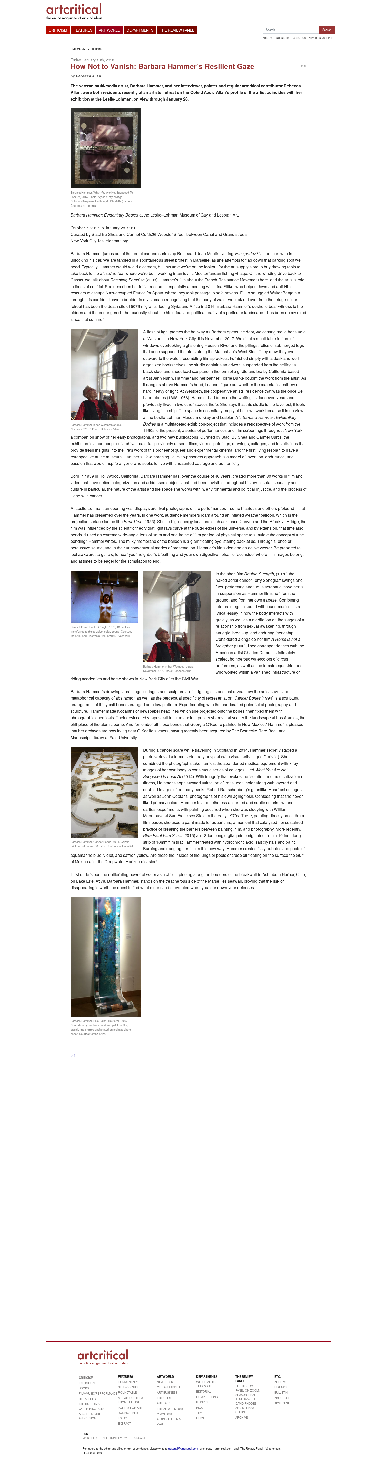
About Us (299, 38)
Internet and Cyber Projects (91, 1406)
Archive (268, 38)
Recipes (202, 1402)
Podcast (139, 1438)
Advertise (282, 1403)
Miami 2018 (164, 1414)
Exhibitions (94, 49)
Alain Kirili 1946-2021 (169, 1421)
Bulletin (281, 1392)
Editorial (203, 1391)
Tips (199, 1413)
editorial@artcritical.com (183, 1448)
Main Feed (90, 1438)
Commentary (128, 1382)
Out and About (168, 1387)
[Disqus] (188, 1128)
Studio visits (128, 1387)
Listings (280, 1387)
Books (84, 1388)
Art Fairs (164, 1403)
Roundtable (127, 1392)
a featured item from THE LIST (130, 1400)
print (303, 65)
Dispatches (87, 1399)
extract (124, 1423)
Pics (199, 1407)
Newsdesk (165, 1382)
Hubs (200, 1418)
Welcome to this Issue (206, 1384)
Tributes (164, 1398)
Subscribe (283, 38)
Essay (122, 1418)
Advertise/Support (322, 38)
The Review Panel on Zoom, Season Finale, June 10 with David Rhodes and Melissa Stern (247, 1399)
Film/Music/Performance (92, 1393)
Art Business (167, 1392)
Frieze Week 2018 (170, 1409)
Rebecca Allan (88, 75)
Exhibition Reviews (114, 1438)
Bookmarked (128, 1413)
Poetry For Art (130, 1407)
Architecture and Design (90, 1416)
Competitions (207, 1397)
